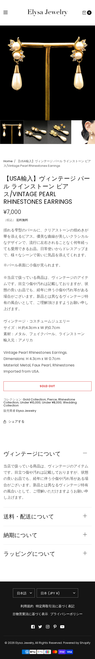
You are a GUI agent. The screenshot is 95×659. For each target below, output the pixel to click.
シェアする (16, 421)
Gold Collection (34, 399)
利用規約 (27, 606)
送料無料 (22, 220)
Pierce (52, 399)
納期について (20, 535)
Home (8, 161)
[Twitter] (40, 627)
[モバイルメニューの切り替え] (8, 13)
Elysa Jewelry (26, 411)
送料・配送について (28, 516)
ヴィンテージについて (32, 454)
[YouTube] (62, 627)
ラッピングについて (29, 554)
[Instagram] (47, 627)
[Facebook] (33, 627)
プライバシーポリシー (66, 614)
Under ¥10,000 (30, 402)
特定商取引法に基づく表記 (55, 606)
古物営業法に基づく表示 (30, 614)
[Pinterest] (55, 627)
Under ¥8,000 (52, 402)
